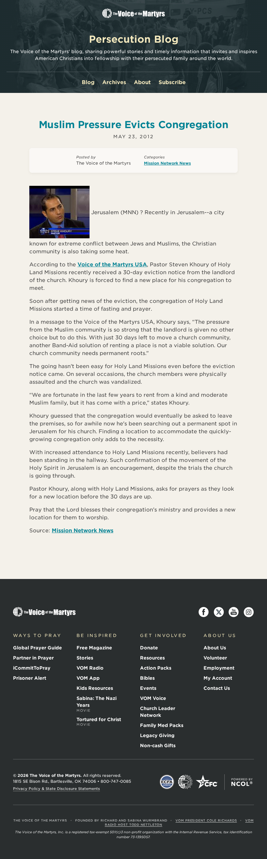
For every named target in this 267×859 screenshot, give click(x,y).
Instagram (249, 612)
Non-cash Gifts (158, 745)
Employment (219, 668)
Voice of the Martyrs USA (112, 264)
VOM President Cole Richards (206, 820)
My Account (218, 678)
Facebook (204, 612)
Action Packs (155, 668)
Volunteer (215, 657)
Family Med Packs (161, 725)
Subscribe (172, 82)
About (142, 82)
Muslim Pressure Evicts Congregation (133, 124)
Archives (114, 82)
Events (148, 688)
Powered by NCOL (242, 782)
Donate (149, 647)
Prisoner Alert (29, 678)
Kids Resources (95, 688)
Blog (88, 82)
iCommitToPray (31, 668)
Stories (85, 657)
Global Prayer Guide (37, 647)
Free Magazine (94, 647)
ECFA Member (167, 782)
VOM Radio (90, 668)
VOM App (88, 678)
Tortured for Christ (99, 722)
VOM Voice (153, 698)
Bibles (147, 678)
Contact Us (217, 688)
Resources (152, 657)
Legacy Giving (157, 735)
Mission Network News (167, 163)
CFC (207, 782)
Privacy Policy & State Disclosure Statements (56, 788)
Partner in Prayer (33, 657)
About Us (215, 647)
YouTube (234, 612)
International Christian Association (185, 782)
